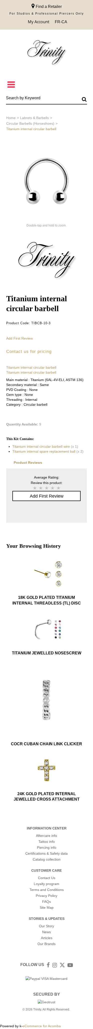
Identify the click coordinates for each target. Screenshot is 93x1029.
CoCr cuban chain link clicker (46, 744)
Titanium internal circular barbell (31, 367)
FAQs (46, 902)
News (46, 932)
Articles (46, 938)
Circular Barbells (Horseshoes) (30, 123)
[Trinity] (46, 53)
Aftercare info (46, 836)
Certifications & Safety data (46, 853)
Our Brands (46, 944)
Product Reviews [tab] (28, 462)
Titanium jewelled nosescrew (46, 653)
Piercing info (46, 847)
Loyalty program (46, 884)
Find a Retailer (48, 6)
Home (11, 118)
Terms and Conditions (47, 890)
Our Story (46, 926)
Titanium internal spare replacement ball (43, 451)
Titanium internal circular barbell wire (41, 446)
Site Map (47, 907)
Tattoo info (46, 842)
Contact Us (46, 878)
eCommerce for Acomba (42, 1026)
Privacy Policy (46, 896)
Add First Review (19, 338)
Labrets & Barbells (34, 118)
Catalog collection (47, 859)
